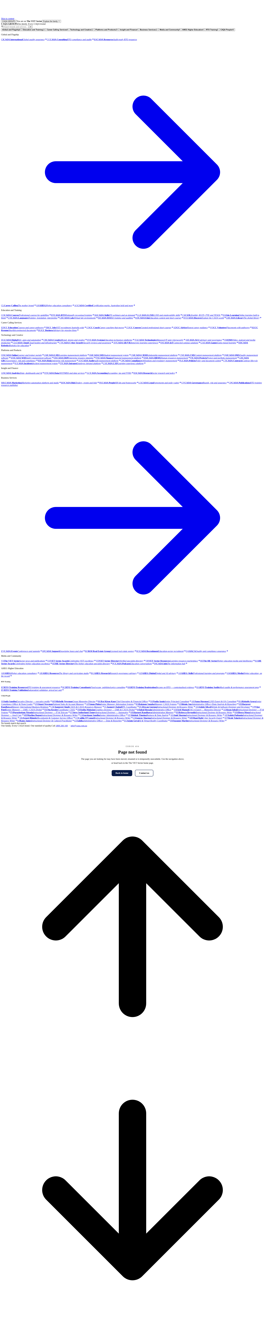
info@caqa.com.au (79, 726)
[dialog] (132, 375)
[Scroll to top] (132, 1057)
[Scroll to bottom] (132, 1320)
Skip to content (7, 18)
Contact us (144, 773)
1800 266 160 (62, 726)
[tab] (11, 29)
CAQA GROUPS (8, 21)
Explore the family (50, 21)
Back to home (122, 773)
